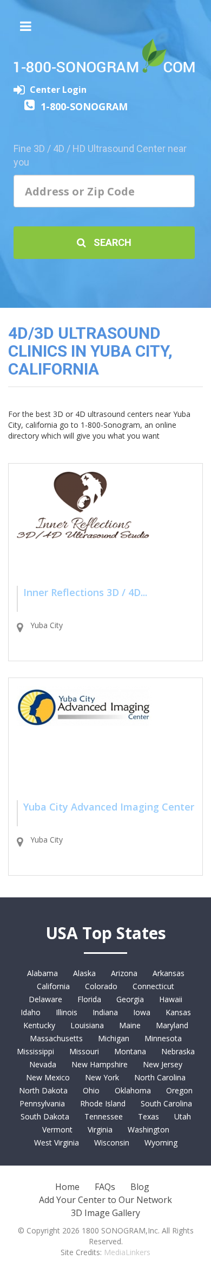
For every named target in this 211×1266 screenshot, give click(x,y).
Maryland (172, 1025)
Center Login (58, 90)
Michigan (113, 1038)
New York (102, 1077)
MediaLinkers (127, 1252)
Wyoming (160, 1142)
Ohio (91, 1090)
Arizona (124, 973)
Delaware (45, 999)
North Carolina (160, 1077)
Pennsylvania (42, 1103)
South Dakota (45, 1116)
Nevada (42, 1064)
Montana (130, 1051)
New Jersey (162, 1064)
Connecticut (153, 986)
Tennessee (103, 1116)
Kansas (178, 1012)
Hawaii (170, 999)
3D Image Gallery (105, 1213)
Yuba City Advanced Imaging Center (108, 806)
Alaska (84, 973)
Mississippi (35, 1051)
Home (67, 1187)
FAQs (105, 1187)
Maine (130, 1025)
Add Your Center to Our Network (105, 1200)
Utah (182, 1116)
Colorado (101, 986)
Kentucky (39, 1025)
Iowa (141, 1012)
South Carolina (166, 1103)
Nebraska (178, 1051)
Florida (89, 999)
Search (111, 242)
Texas (148, 1116)
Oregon (179, 1090)
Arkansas (168, 973)
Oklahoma (133, 1090)
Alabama (42, 973)
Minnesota (163, 1038)
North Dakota (43, 1090)
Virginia (100, 1129)
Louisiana (87, 1025)
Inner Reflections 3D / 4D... (85, 592)
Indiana (105, 1012)
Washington (148, 1129)
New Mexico (48, 1077)
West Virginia (56, 1142)
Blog (139, 1187)
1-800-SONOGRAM (84, 106)
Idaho (31, 1012)
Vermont (57, 1129)
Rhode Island (103, 1103)
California (53, 986)
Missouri (84, 1051)
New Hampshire (99, 1064)
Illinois (66, 1012)
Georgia (130, 999)
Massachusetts (56, 1038)
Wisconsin (111, 1142)
